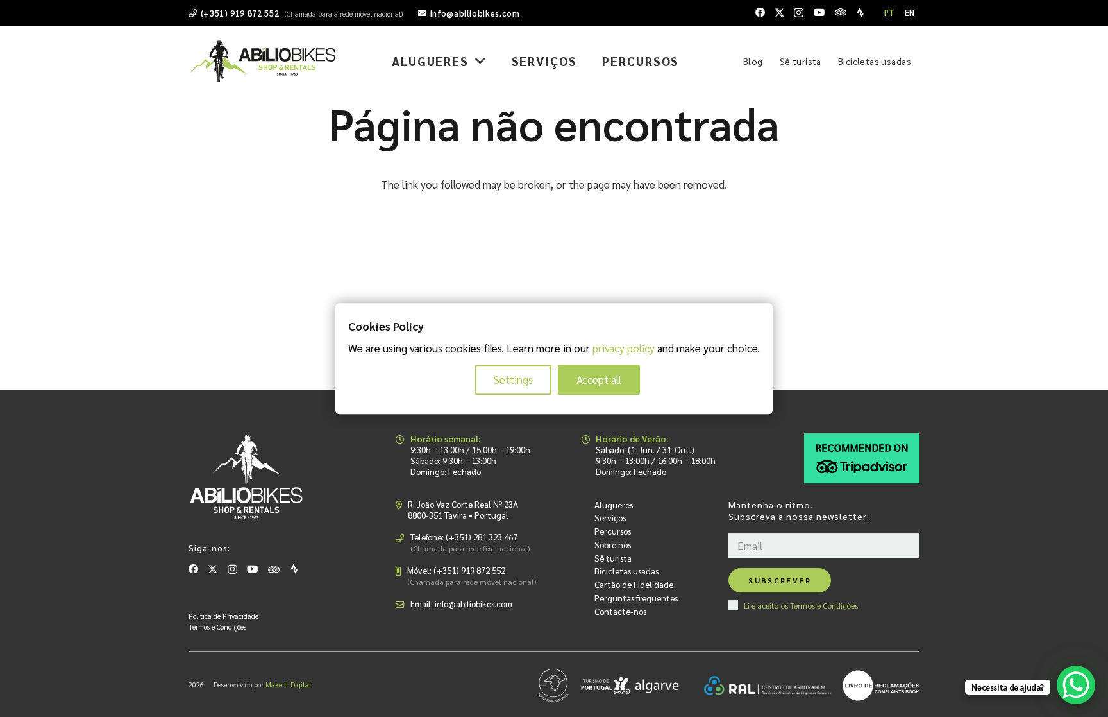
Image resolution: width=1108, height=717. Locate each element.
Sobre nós (612, 544)
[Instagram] (798, 13)
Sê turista (613, 558)
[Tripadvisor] (840, 12)
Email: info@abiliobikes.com (461, 603)
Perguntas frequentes (636, 597)
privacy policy (623, 348)
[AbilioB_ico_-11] (881, 685)
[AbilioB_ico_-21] (262, 61)
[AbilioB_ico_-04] (861, 458)
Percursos (612, 531)
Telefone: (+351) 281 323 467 (463, 536)
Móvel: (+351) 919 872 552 (456, 570)
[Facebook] (760, 12)
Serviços (610, 517)
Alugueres (613, 504)
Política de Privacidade (223, 616)
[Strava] (860, 12)
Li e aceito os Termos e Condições (801, 605)
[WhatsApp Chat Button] (1076, 685)
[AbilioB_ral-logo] (767, 685)
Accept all (598, 379)
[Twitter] (779, 13)
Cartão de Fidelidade (633, 584)
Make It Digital (288, 684)
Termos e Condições (217, 627)
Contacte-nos (620, 611)
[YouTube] (819, 12)
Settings (513, 379)
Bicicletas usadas (626, 570)
